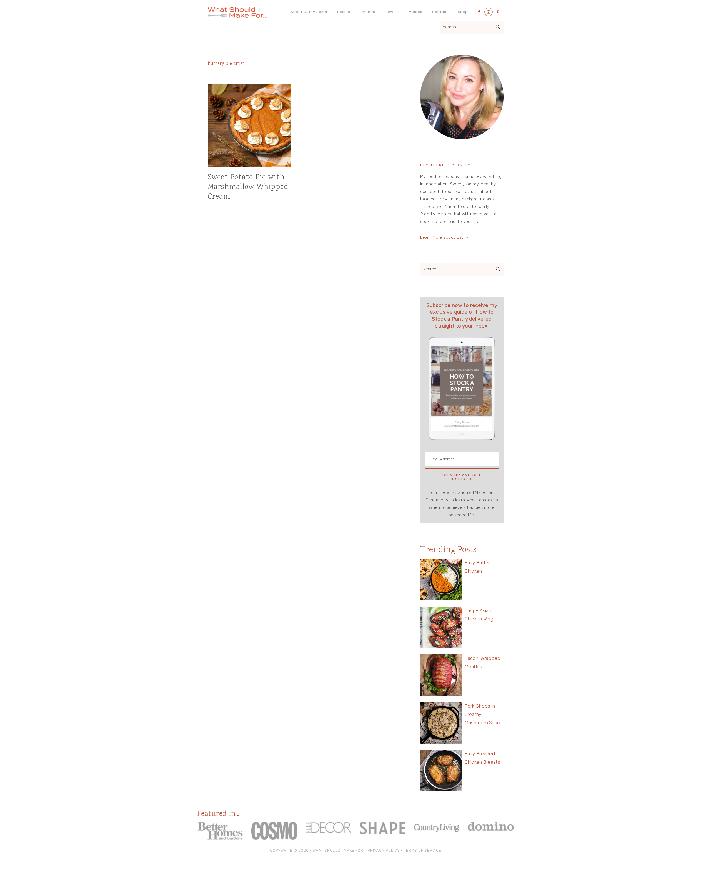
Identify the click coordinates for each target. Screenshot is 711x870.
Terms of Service (422, 850)
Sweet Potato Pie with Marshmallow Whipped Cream (248, 187)
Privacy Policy (384, 850)
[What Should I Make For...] (237, 15)
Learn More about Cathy (444, 237)
